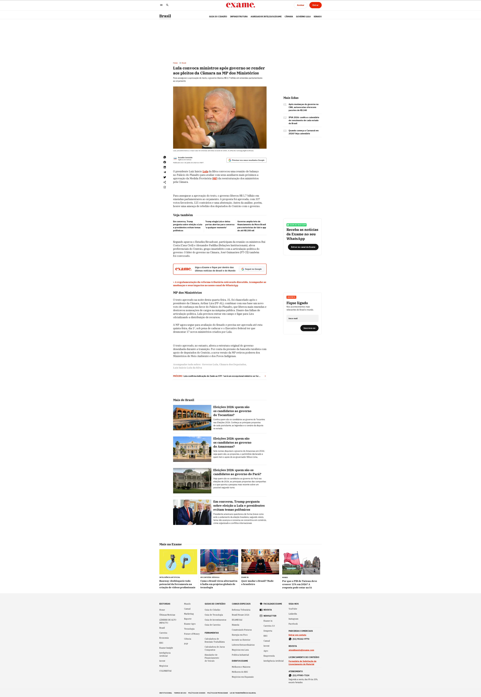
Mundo (187, 604)
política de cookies (196, 693)
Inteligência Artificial (165, 654)
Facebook (293, 624)
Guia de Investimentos (215, 620)
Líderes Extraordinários (243, 645)
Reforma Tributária (241, 610)
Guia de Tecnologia (214, 615)
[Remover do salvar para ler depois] (164, 187)
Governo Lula (210, 364)
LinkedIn (293, 614)
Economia (164, 638)
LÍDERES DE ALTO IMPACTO (167, 621)
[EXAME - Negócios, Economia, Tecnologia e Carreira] (240, 5)
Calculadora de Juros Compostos (215, 648)
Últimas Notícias (167, 615)
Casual (187, 609)
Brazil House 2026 (240, 615)
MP (215, 178)
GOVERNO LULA (303, 16)
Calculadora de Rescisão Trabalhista (215, 640)
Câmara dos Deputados (232, 364)
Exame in (268, 621)
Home (175, 63)
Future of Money (192, 634)
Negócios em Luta (240, 650)
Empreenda (269, 656)
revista (268, 610)
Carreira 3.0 (269, 626)
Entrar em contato (297, 635)
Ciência (187, 639)
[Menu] (161, 5)
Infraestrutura (239, 16)
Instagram (293, 619)
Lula (205, 171)
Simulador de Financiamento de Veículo (212, 658)
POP (186, 644)
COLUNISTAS (165, 671)
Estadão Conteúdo (185, 158)
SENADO (318, 16)
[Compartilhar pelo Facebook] (164, 162)
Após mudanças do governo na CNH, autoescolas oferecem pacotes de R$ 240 (303, 107)
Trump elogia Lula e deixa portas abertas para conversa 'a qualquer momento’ (219, 224)
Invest (162, 661)
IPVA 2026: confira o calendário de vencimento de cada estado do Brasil (304, 120)
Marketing (189, 614)
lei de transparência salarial (243, 693)
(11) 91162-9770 (301, 639)
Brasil (165, 16)
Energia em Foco (240, 635)
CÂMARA (289, 16)
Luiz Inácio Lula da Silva (187, 367)
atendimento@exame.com (301, 650)
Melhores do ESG (240, 672)
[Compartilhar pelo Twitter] (164, 177)
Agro (266, 651)
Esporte (188, 619)
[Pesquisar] (167, 5)
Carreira (163, 633)
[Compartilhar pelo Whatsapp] (164, 157)
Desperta (268, 631)
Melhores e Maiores (241, 667)
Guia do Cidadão (218, 16)
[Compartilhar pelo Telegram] (164, 172)
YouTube (293, 609)
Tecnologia (189, 629)
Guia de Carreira (212, 625)
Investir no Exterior (241, 640)
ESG (161, 643)
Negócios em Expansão (243, 677)
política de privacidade (217, 693)
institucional (165, 693)
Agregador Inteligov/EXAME (266, 16)
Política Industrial (240, 655)
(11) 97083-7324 (301, 675)
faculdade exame (273, 604)
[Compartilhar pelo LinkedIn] (164, 167)
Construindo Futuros (242, 630)
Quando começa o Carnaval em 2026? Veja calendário (304, 132)
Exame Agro (190, 624)
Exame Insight (166, 648)
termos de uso (180, 693)
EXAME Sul (237, 620)
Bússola (215, 577)
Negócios (163, 666)
